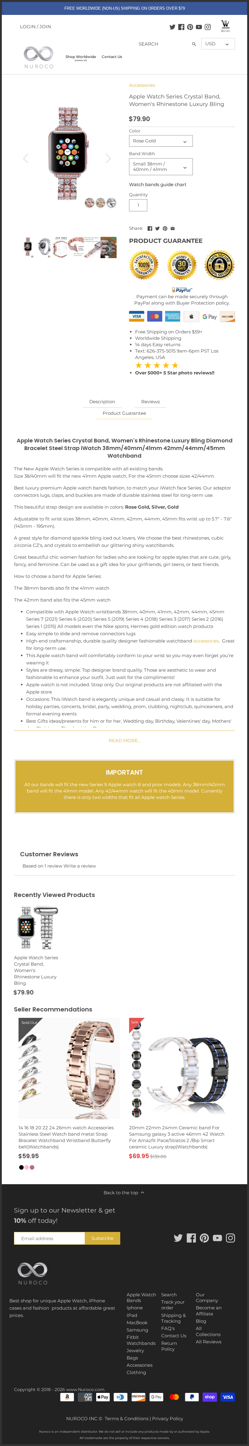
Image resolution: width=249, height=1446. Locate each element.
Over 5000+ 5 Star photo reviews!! (174, 369)
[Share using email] (172, 227)
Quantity (138, 194)
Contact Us (173, 1336)
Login (28, 26)
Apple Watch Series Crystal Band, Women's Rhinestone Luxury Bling (36, 970)
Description (102, 401)
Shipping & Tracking (173, 1318)
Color (135, 130)
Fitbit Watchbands (141, 1340)
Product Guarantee (124, 413)
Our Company (207, 1298)
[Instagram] (208, 26)
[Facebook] (181, 26)
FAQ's (168, 1328)
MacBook (137, 1322)
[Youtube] (199, 26)
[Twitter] (172, 26)
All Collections (208, 1331)
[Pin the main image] (165, 227)
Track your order (173, 1305)
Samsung (137, 1330)
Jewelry (135, 1350)
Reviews (150, 401)
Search (169, 1295)
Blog (201, 1321)
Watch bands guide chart (157, 184)
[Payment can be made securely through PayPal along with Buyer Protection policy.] (182, 290)
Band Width (142, 153)
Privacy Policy (167, 1418)
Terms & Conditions (126, 1418)
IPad (132, 1315)
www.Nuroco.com (85, 1389)
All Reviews (208, 1342)
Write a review (79, 866)
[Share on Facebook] (150, 227)
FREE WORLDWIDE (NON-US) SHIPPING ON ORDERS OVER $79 (124, 8)
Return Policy (169, 1346)
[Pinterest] (190, 26)
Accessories (142, 85)
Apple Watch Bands (141, 1298)
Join (45, 26)
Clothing (136, 1372)
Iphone (135, 1308)
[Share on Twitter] (157, 227)
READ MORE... (125, 740)
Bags (132, 1358)
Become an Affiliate (209, 1311)
